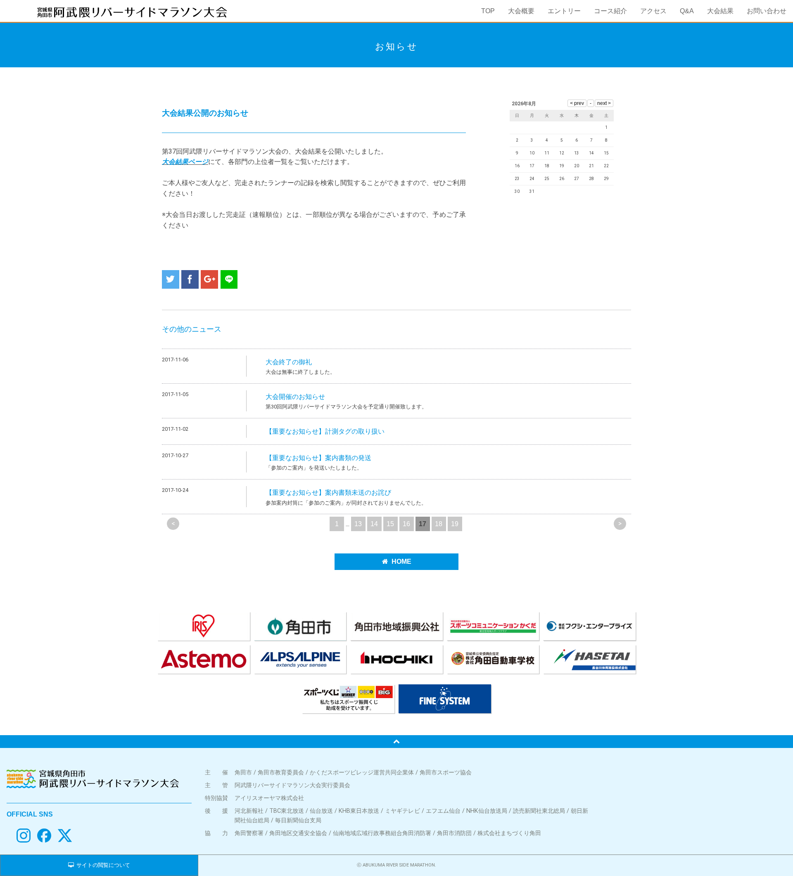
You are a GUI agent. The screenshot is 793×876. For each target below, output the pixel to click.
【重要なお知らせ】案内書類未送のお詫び (328, 492)
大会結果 (720, 10)
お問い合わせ (766, 10)
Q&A (687, 10)
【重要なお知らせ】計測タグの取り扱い (325, 431)
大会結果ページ (185, 162)
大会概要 (521, 10)
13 (358, 523)
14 (374, 523)
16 (406, 523)
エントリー (564, 10)
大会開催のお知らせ (295, 397)
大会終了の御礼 (289, 362)
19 (454, 523)
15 (390, 523)
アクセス (653, 10)
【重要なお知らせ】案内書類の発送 (318, 458)
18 (438, 523)
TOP (488, 10)
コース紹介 (610, 10)
